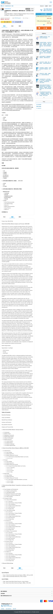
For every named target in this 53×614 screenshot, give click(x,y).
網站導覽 (14, 608)
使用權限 (39, 106)
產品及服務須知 (8, 608)
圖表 (20, 26)
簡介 (4, 217)
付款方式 (39, 108)
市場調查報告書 (8, 5)
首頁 (3, 5)
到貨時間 (39, 104)
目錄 (12, 26)
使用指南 (2, 608)
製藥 (12, 5)
